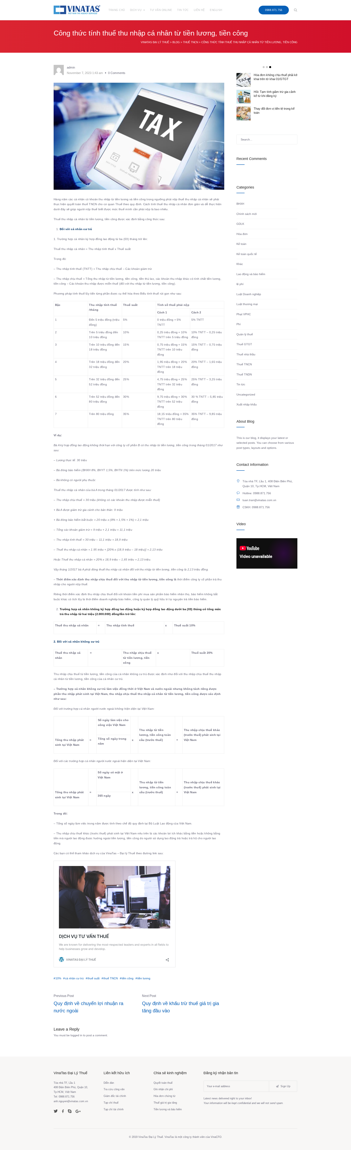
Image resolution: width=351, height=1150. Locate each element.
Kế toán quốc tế (246, 254)
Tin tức (240, 384)
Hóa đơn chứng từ (165, 1095)
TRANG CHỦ (116, 10)
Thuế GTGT (244, 344)
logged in (76, 1035)
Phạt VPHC (243, 314)
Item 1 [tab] (264, 67)
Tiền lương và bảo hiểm (168, 1109)
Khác (239, 264)
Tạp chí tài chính (114, 1109)
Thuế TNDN (244, 374)
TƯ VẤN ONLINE (161, 10)
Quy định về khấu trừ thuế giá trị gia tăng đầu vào (180, 1007)
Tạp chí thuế (111, 1102)
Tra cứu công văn (114, 1089)
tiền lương (143, 978)
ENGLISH (216, 10)
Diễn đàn (109, 1082)
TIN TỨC (183, 10)
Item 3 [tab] (270, 67)
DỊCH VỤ (136, 10)
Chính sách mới (246, 213)
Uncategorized (245, 394)
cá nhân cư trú (74, 978)
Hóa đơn (242, 234)
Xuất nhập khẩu (246, 404)
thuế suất (94, 978)
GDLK (240, 223)
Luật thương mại (247, 304)
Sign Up (285, 1086)
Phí (238, 324)
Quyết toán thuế (163, 1082)
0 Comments (116, 73)
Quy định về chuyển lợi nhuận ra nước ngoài (88, 1007)
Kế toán (241, 243)
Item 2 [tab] (267, 67)
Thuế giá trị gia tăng (165, 1102)
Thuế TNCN (244, 364)
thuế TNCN (110, 978)
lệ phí (240, 284)
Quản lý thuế (244, 334)
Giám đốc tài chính (115, 1095)
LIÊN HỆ (199, 10)
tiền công (127, 978)
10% (58, 978)
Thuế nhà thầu (245, 354)
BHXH (240, 203)
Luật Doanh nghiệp (248, 294)
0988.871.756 (273, 10)
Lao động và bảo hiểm (250, 274)
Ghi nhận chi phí (163, 1089)
